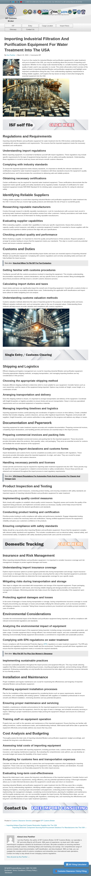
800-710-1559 (31, 2)
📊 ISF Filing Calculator (76, 864)
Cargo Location (47, 26)
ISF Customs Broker (48, 821)
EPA (45, 644)
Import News (64, 26)
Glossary (13, 29)
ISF (13, 26)
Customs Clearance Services (21, 821)
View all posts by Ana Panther (18, 857)
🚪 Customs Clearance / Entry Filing (71, 871)
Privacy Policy (31, 870)
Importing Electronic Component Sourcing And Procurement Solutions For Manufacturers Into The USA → (49, 827)
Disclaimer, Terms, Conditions (14, 870)
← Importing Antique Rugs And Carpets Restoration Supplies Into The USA (30, 825)
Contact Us (30, 29)
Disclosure (8, 872)
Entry (30, 26)
